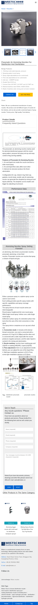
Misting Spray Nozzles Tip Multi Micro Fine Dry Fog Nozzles (27, 529)
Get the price (25, 94)
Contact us (9, 94)
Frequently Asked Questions (13, 123)
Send (9, 487)
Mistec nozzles (15, 579)
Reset (18, 487)
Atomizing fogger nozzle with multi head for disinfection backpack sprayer (10, 530)
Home (3, 9)
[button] (35, 52)
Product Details (8, 119)
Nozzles (9, 9)
